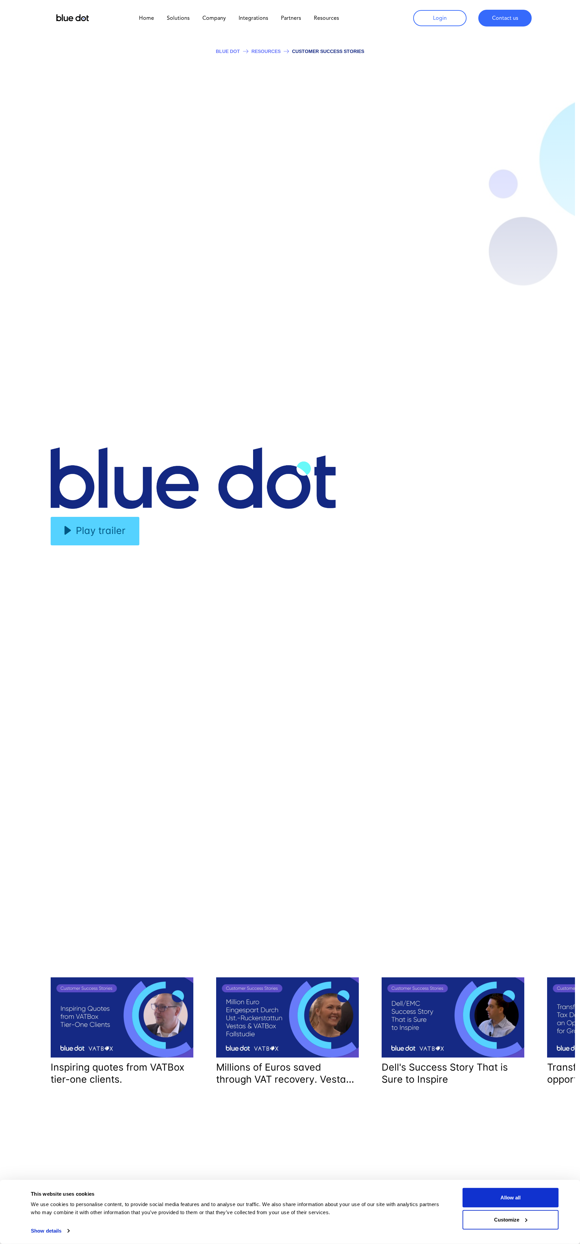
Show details (46, 1231)
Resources (266, 51)
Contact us (505, 18)
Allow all (510, 1197)
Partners (291, 18)
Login (440, 18)
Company (214, 18)
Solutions (178, 18)
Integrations (253, 18)
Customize (506, 1219)
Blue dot (228, 51)
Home (146, 18)
